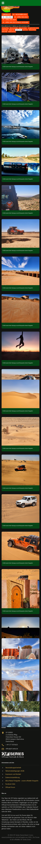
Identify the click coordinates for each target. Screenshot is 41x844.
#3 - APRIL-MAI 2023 (21, 17)
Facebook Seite (10, 784)
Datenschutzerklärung (12, 777)
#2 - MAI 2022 (7, 17)
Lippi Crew (25, 29)
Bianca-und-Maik (14, 28)
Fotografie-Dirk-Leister (33, 28)
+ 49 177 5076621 (12, 745)
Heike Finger (5, 29)
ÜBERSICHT (6, 14)
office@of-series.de (12, 749)
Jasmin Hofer (18, 29)
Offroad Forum (10, 787)
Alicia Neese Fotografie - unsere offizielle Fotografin (21, 781)
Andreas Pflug (5, 28)
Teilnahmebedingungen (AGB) (14, 771)
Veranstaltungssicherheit (13, 767)
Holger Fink (11, 29)
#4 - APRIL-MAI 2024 (9, 19)
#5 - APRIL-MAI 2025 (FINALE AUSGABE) (15, 22)
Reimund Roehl (32, 29)
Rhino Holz (4, 31)
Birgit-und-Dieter (23, 28)
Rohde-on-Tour (12, 31)
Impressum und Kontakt (13, 774)
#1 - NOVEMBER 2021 (20, 14)
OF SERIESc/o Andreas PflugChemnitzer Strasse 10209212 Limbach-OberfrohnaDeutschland (15, 737)
